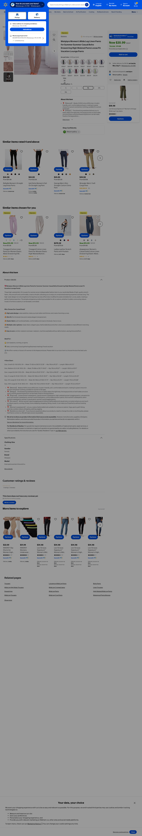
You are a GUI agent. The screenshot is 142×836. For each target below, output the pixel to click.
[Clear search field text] (81, 5)
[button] (111, 5)
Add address (27, 29)
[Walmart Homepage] (5, 5)
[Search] (87, 4)
